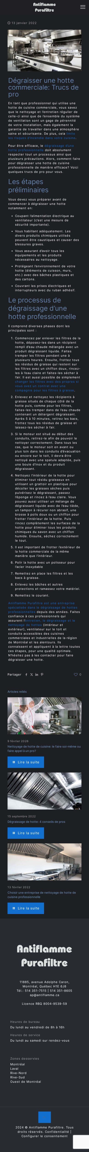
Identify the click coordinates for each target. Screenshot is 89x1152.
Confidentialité (57, 1131)
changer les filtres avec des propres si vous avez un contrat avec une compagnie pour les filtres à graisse (47, 386)
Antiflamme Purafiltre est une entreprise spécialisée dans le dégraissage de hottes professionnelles (43, 607)
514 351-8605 (61, 990)
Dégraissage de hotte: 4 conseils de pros (36, 821)
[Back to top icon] (44, 1117)
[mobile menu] (83, 7)
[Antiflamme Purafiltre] (44, 7)
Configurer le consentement (44, 1136)
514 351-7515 (36, 990)
